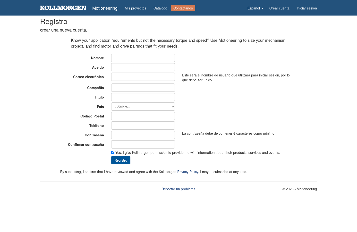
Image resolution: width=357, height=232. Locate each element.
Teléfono (96, 125)
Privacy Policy (187, 171)
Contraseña (94, 135)
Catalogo (160, 8)
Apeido (98, 67)
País (100, 106)
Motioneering (105, 8)
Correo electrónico (88, 76)
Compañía (95, 87)
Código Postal (92, 116)
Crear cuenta (279, 8)
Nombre (97, 57)
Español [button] (254, 8)
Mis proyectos (135, 8)
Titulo (99, 97)
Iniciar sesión (307, 8)
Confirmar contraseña (86, 144)
